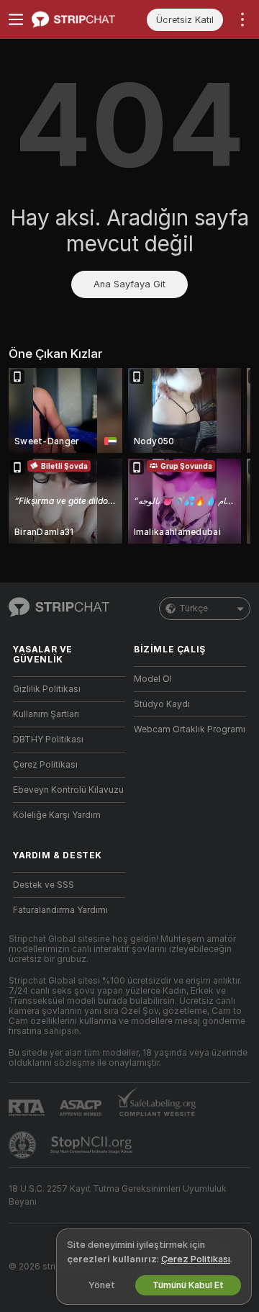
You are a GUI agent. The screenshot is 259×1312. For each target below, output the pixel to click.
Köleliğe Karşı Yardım (57, 815)
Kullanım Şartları (46, 714)
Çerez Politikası (45, 765)
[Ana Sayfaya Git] (81, 19)
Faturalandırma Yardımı (60, 910)
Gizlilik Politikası (47, 689)
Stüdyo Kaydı (162, 704)
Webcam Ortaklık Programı (189, 729)
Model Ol (153, 679)
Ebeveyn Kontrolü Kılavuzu (68, 790)
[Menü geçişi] (16, 19)
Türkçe (193, 608)
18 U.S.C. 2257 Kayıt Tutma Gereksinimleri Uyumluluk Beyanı (118, 1195)
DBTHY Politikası (48, 739)
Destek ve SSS (43, 885)
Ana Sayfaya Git (129, 284)
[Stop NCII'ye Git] (92, 1145)
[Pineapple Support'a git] (24, 1145)
